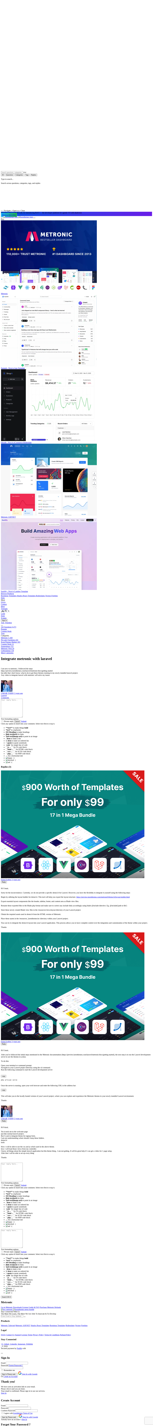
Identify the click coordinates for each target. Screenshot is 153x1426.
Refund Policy (65, 1335)
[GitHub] (5, 612)
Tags (27, 175)
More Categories (7, 653)
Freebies (54, 596)
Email (3, 1363)
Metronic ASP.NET (22, 1326)
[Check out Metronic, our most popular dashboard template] (2, 612)
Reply (4, 882)
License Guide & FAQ (31, 1307)
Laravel (4, 695)
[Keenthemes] (18, 217)
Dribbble (29, 1344)
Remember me (9, 1370)
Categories (19, 175)
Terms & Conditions (52, 1335)
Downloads (17, 1307)
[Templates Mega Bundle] (23, 1309)
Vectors (48, 596)
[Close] (2, 1353)
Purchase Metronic (47, 1307)
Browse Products (7, 594)
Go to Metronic (7, 1307)
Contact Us (10, 1335)
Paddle (19, 1348)
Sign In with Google (29, 1374)
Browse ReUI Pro (9, 215)
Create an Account (10, 1376)
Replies (33, 175)
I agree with (8, 1413)
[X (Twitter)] (8, 612)
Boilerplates (40, 596)
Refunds (58, 1307)
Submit (23, 721)
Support (18, 1335)
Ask (6, 623)
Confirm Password (8, 1411)
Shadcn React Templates (26, 596)
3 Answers (5, 698)
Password (4, 1365)
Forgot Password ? (16, 1365)
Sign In (4, 620)
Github (6, 1344)
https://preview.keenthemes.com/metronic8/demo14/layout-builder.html (103, 897)
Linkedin (13, 1344)
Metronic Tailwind (8, 1326)
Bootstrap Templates (9, 596)
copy (3, 1076)
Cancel (17, 721)
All (3, 175)
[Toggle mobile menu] (2, 217)
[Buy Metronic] (7, 1309)
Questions (9, 175)
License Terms (26, 1335)
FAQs (3, 1335)
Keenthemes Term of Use (23, 1413)
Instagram (21, 1344)
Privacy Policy (38, 1335)
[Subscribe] (24, 1316)
